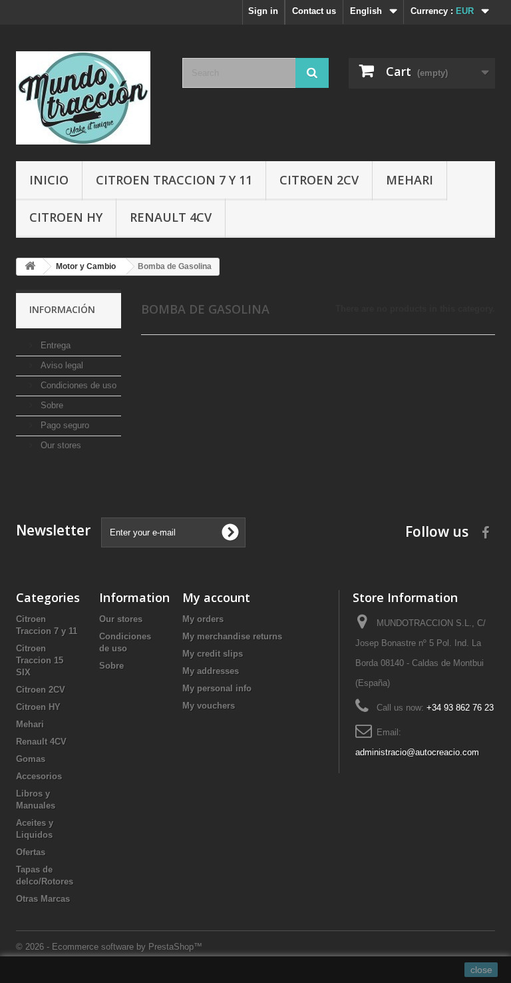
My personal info (217, 688)
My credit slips (212, 654)
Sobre (50, 405)
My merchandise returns (232, 636)
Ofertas (30, 852)
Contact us (314, 11)
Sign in (263, 11)
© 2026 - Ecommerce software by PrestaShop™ (109, 947)
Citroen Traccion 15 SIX (39, 660)
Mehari (409, 180)
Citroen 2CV (319, 180)
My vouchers (208, 706)
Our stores (59, 445)
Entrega (54, 345)
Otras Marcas (43, 899)
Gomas (30, 759)
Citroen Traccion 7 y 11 (174, 180)
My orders (203, 619)
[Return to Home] (30, 266)
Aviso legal (60, 365)
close (481, 969)
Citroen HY (65, 217)
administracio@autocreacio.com (417, 752)
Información (62, 309)
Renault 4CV (171, 217)
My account (216, 597)
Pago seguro (63, 425)
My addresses (210, 671)
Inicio (49, 180)
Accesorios (39, 776)
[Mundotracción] (89, 98)
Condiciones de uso (77, 385)
